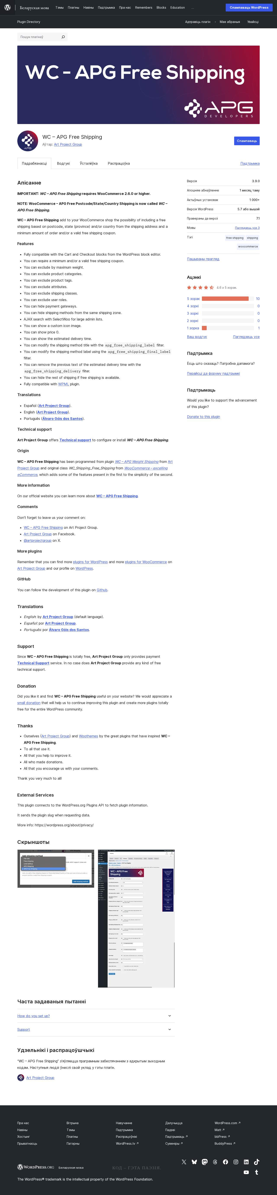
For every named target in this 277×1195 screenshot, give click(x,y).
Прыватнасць (27, 1143)
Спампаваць (247, 141)
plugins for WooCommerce (146, 562)
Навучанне (124, 1123)
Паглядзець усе (246, 337)
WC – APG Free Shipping (43, 527)
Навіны (22, 1130)
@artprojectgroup (38, 540)
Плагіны (72, 1136)
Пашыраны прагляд (203, 259)
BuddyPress (225, 1143)
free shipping (234, 237)
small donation (28, 703)
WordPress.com (228, 1123)
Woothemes (88, 736)
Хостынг (23, 1136)
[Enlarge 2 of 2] (169, 855)
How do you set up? (33, 1016)
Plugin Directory (28, 22)
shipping (252, 237)
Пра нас (23, 1123)
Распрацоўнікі (126, 1136)
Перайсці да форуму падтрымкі (213, 373)
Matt (220, 1130)
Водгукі (63, 163)
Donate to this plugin (203, 416)
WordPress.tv (127, 1143)
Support (23, 1030)
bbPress (222, 1136)
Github (102, 590)
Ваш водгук (197, 337)
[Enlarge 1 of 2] (88, 855)
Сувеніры (174, 1143)
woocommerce (248, 246)
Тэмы (71, 1130)
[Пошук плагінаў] (63, 37)
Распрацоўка (119, 163)
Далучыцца (173, 1123)
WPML (63, 384)
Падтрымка (250, 163)
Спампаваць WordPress (249, 7)
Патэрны (73, 1143)
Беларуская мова (71, 1167)
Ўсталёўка (89, 163)
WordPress (84, 568)
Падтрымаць (176, 1136)
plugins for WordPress (90, 562)
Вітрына (73, 1123)
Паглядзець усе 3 (247, 227)
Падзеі (170, 1130)
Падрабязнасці (34, 163)
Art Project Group (68, 144)
